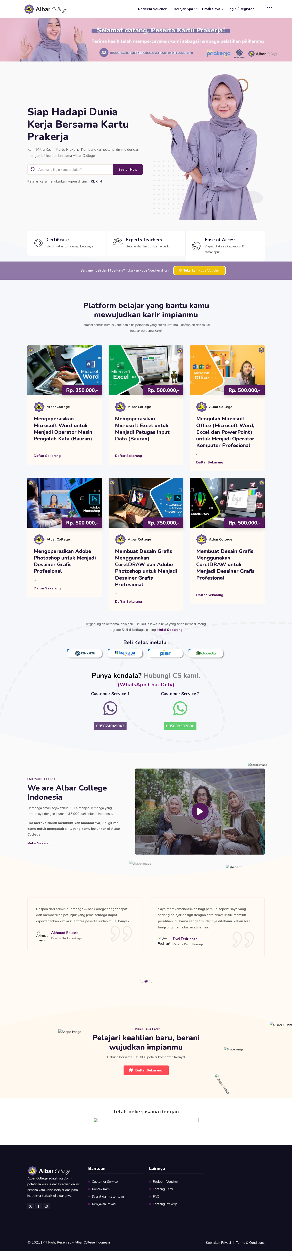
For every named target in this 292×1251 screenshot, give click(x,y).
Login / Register (240, 8)
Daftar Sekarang (47, 455)
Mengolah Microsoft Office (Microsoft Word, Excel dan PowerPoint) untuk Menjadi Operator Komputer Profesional (225, 432)
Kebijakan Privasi (104, 1204)
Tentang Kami (163, 1189)
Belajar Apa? (184, 8)
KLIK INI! (97, 181)
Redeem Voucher (152, 8)
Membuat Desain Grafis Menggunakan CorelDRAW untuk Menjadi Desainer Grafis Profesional (225, 564)
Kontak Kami (101, 1189)
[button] (141, 981)
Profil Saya (211, 8)
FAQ (156, 1196)
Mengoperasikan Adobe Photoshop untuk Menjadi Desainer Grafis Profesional (65, 561)
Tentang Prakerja (165, 1204)
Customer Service (105, 1181)
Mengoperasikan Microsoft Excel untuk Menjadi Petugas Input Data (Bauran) (142, 428)
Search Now (127, 169)
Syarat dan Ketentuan (108, 1196)
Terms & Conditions (250, 1242)
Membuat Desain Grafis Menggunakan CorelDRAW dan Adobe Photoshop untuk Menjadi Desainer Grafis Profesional (146, 568)
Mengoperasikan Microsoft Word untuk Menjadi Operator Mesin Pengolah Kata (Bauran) (63, 428)
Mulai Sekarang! (40, 843)
